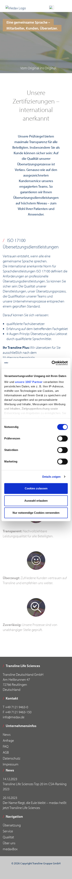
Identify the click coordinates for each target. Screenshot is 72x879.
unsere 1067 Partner (29, 381)
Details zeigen (51, 476)
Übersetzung (12, 825)
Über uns (9, 843)
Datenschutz (11, 758)
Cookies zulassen (36, 488)
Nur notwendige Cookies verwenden (36, 512)
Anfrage (8, 740)
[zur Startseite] (16, 8)
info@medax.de (13, 717)
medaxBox (10, 849)
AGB (6, 752)
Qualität (8, 837)
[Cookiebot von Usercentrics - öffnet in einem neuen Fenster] (52, 363)
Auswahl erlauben (36, 500)
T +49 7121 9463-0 (15, 707)
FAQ (5, 746)
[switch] (62, 438)
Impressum (10, 764)
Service (8, 831)
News (7, 734)
